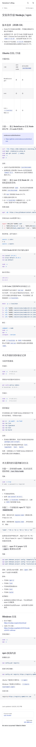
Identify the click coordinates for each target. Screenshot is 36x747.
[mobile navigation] (33, 3)
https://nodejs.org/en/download (15, 623)
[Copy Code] (33, 149)
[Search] (28, 3)
